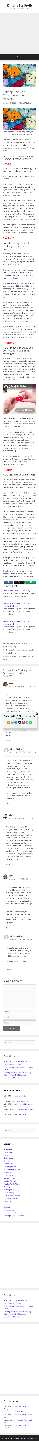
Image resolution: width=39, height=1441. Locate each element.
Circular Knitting (10, 1155)
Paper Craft (8, 1201)
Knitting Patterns (10, 1187)
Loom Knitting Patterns (12, 1064)
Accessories (8, 1149)
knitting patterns (18, 283)
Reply (8, 741)
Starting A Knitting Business (14, 1216)
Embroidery (8, 1164)
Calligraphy (8, 1152)
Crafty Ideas (8, 1158)
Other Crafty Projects (11, 1198)
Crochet (6, 1161)
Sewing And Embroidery (13, 1213)
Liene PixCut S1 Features (13, 1078)
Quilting (7, 1204)
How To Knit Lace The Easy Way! (16, 590)
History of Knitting (10, 1172)
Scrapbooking (9, 1210)
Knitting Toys (9, 1190)
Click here (7, 571)
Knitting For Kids (10, 1181)
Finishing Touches (13, 643)
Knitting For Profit (19, 5)
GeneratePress (32, 1438)
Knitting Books (9, 1178)
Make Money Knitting (12, 1195)
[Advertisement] (19, 33)
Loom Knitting (9, 1192)
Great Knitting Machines (13, 1169)
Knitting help (10, 646)
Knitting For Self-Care (12, 1184)
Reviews (7, 1207)
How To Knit (26, 643)
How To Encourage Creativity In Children (19, 1061)
